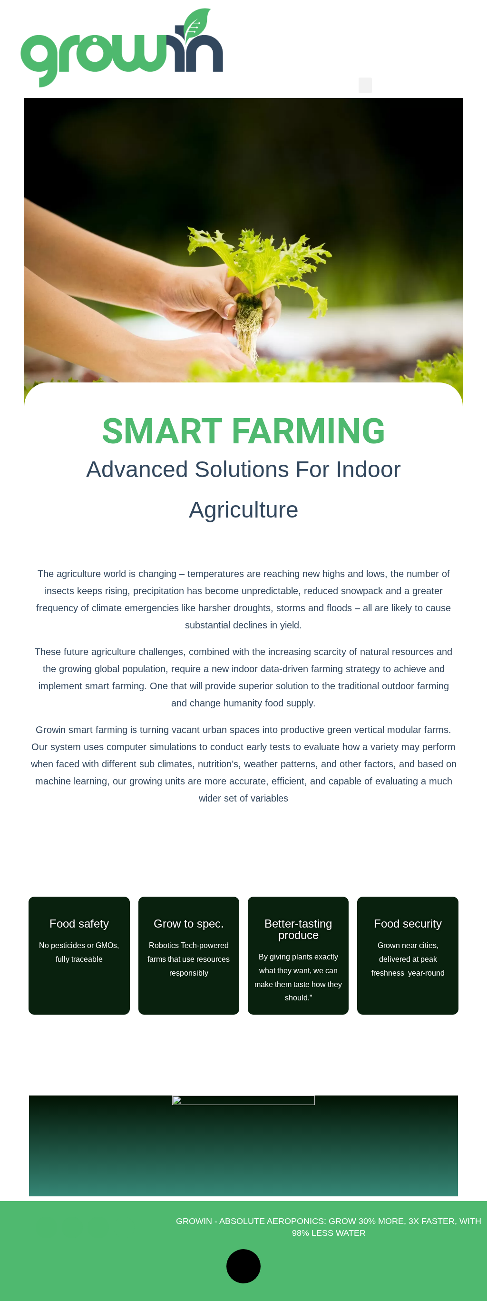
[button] (365, 85)
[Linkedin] (124, 1227)
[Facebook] (46, 1227)
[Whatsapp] (98, 1227)
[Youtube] (72, 1227)
